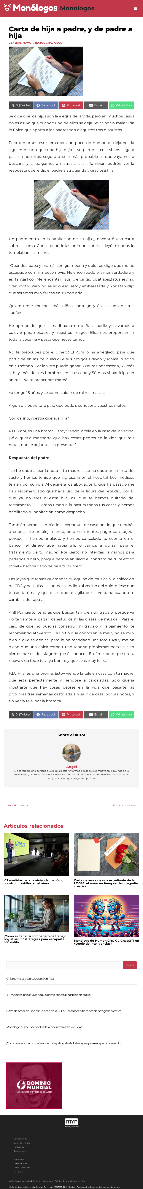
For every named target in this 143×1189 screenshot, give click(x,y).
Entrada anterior (16, 805)
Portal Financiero (22, 1168)
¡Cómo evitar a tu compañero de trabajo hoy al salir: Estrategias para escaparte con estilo (35, 939)
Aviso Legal (48, 1181)
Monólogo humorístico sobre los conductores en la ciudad (44, 1027)
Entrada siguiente (126, 805)
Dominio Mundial (22, 1143)
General (15, 42)
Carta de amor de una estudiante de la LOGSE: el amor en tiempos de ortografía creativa (106, 883)
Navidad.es (19, 1147)
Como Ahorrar (20, 1163)
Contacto (36, 1181)
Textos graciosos (48, 42)
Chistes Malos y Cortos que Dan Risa (30, 978)
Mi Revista (18, 1172)
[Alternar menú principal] (135, 8)
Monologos (77, 8)
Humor (28, 42)
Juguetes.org (20, 1151)
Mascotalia (19, 1159)
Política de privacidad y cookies (70, 1181)
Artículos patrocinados (20, 1181)
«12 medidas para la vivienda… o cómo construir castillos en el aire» (33, 882)
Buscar (129, 965)
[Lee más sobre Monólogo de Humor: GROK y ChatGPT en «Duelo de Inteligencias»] (106, 915)
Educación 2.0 (20, 1139)
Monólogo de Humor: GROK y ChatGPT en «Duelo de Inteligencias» (106, 942)
